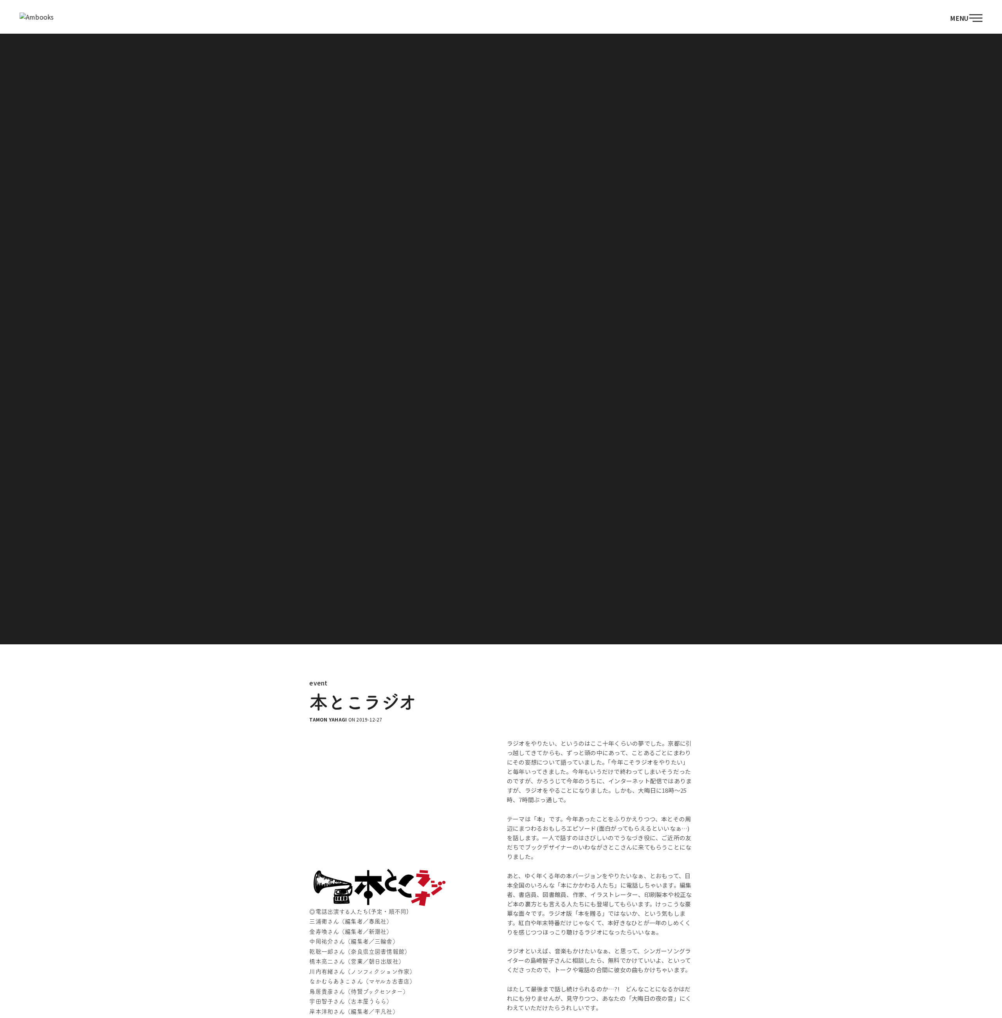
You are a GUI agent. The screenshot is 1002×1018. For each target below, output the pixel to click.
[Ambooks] (37, 17)
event (318, 683)
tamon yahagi (328, 719)
